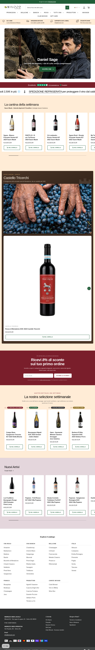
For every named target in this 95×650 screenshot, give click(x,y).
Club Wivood (53, 584)
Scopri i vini (46, 69)
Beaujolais (7, 584)
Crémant (52, 551)
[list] (47, 22)
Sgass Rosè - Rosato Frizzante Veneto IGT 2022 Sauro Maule (76, 137)
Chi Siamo (49, 620)
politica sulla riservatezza (45, 380)
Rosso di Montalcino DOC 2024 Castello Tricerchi (22, 329)
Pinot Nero (7, 570)
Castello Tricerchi (16, 178)
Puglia (74, 560)
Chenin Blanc (30, 551)
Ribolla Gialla (30, 564)
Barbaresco (7, 551)
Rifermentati (53, 564)
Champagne (53, 547)
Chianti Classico (9, 564)
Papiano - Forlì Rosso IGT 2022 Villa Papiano (33, 499)
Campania (75, 551)
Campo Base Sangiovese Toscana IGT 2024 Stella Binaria (14, 435)
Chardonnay (30, 547)
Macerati (29, 557)
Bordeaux (7, 588)
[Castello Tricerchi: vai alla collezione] (47, 209)
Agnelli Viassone (32, 584)
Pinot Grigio (30, 560)
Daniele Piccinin (31, 594)
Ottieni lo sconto (62, 375)
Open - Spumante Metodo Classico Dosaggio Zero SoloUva (56, 436)
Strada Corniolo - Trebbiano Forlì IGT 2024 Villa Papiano (54, 500)
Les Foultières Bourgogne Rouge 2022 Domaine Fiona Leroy (10, 501)
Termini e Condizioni (75, 620)
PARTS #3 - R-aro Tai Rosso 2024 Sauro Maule (31, 137)
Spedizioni (73, 625)
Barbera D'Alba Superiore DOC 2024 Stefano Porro (78, 435)
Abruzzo (74, 547)
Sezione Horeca (50, 625)
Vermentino (30, 574)
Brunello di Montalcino (11, 560)
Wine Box (52, 591)
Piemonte (75, 557)
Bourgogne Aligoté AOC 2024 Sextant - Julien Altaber (34, 435)
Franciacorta (53, 554)
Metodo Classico (54, 557)
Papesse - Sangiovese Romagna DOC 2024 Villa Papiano (77, 500)
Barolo (6, 557)
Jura (5, 594)
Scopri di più (8, 470)
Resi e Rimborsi (74, 622)
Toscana (74, 567)
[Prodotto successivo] (89, 288)
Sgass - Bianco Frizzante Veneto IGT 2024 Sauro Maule (11, 137)
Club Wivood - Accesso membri (55, 630)
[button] (77, 7)
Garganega (30, 554)
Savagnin (29, 567)
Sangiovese (8, 574)
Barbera (6, 554)
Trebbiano (29, 570)
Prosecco (52, 560)
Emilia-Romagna (77, 554)
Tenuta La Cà (30, 601)
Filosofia (48, 622)
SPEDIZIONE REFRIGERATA (32, 2)
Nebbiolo (7, 567)
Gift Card (48, 627)
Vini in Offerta (53, 588)
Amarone (7, 547)
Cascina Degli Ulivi (32, 588)
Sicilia (74, 564)
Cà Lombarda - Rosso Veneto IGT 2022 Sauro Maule (53, 137)
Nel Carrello (13, 147)
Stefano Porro (30, 597)
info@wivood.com (9, 635)
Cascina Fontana (32, 591)
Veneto (74, 570)
